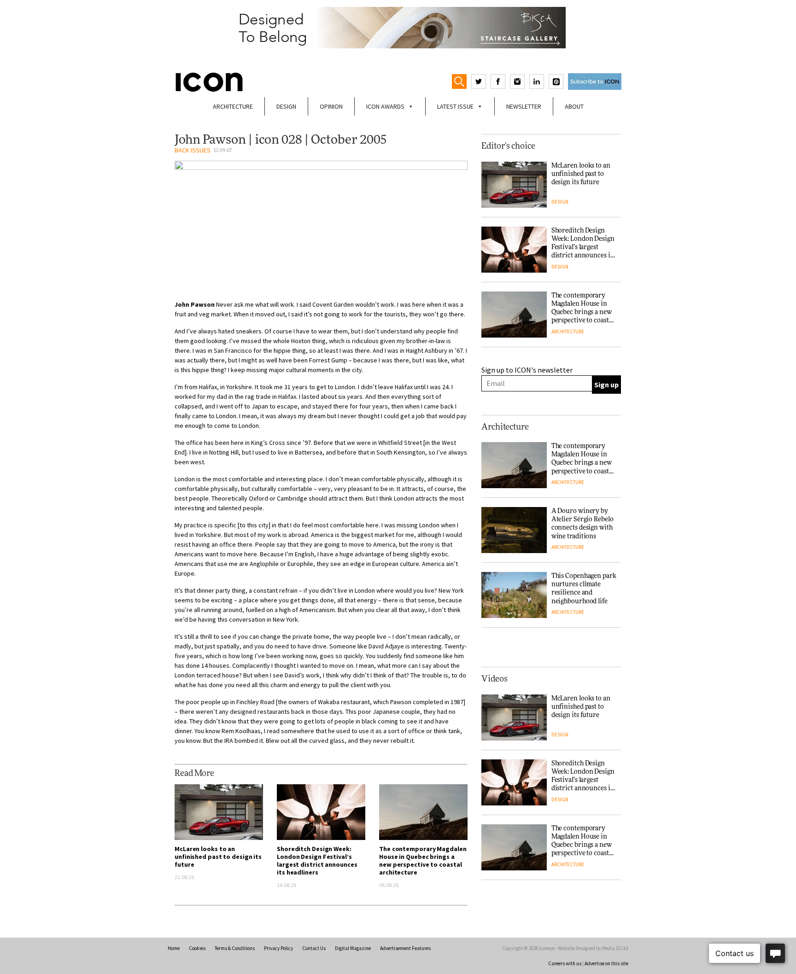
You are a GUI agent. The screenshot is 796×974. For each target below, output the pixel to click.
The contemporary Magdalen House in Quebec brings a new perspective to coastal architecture (423, 860)
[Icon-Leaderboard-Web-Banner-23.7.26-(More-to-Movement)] (398, 27)
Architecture (233, 106)
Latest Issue (455, 106)
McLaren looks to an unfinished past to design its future (218, 857)
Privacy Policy (278, 948)
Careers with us (564, 963)
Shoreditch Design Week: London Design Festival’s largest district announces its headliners (317, 860)
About (574, 106)
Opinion (331, 106)
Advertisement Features (405, 948)
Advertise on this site (606, 963)
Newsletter (523, 106)
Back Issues (193, 150)
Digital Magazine (353, 948)
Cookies (197, 948)
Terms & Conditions (235, 948)
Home (174, 948)
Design (286, 106)
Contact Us (314, 948)
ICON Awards (385, 106)
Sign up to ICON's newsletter (527, 369)
